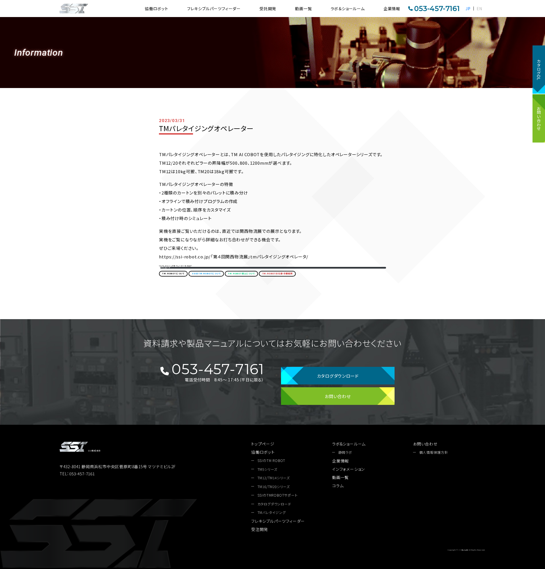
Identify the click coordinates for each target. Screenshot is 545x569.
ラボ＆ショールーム (348, 9)
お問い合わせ (539, 118)
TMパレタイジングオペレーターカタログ (175, 266)
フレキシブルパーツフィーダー (214, 9)
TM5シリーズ (267, 469)
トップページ (262, 444)
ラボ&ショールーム (349, 444)
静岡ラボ (345, 452)
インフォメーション (348, 469)
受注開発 (259, 529)
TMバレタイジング (271, 512)
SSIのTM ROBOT (271, 460)
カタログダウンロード (338, 376)
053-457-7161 (437, 8)
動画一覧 (303, 9)
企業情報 (391, 9)
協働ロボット (156, 9)
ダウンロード (165, 268)
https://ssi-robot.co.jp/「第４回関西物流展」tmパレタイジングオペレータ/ (233, 257)
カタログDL (539, 69)
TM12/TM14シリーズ (273, 478)
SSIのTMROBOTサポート (277, 495)
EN (480, 9)
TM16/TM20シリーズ (273, 486)
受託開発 (267, 9)
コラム (337, 486)
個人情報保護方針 (433, 452)
